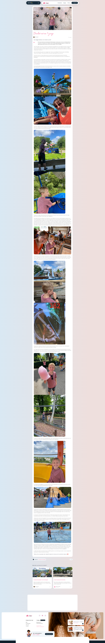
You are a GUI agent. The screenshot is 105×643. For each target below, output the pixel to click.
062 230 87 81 (39, 625)
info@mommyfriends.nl (40, 626)
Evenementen (28, 623)
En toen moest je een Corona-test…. (60, 579)
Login (28, 3)
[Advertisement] (52, 603)
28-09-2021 (36, 587)
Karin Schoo (37, 586)
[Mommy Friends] (46, 3)
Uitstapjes (44, 559)
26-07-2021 (36, 37)
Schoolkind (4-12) (40, 559)
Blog (26, 622)
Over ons (27, 624)
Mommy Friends (58, 586)
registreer (31, 3)
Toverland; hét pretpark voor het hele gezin (40, 579)
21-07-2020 (57, 587)
